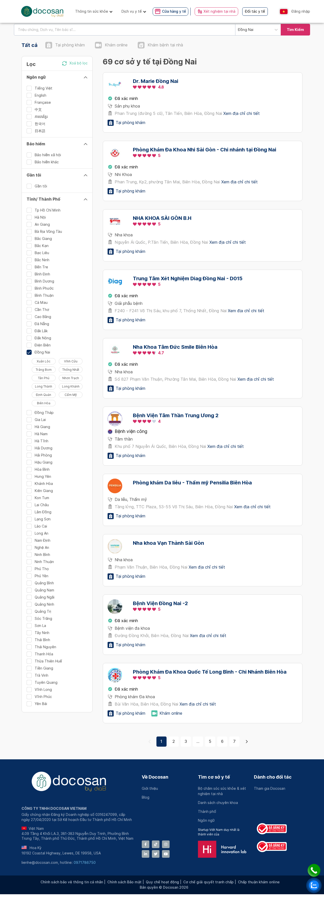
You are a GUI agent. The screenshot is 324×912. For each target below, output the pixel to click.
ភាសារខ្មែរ (41, 117)
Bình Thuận (44, 295)
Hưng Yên (43, 477)
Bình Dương (44, 281)
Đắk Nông (43, 338)
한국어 (40, 124)
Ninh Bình (42, 555)
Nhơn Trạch (70, 378)
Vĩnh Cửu (70, 361)
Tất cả (29, 45)
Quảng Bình (44, 583)
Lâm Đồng (43, 512)
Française (43, 102)
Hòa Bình (42, 469)
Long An (41, 533)
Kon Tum (42, 498)
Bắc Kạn (42, 246)
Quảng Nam (44, 590)
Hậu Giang (43, 462)
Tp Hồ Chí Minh (47, 210)
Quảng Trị (43, 611)
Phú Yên (41, 576)
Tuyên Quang (46, 682)
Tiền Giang (44, 668)
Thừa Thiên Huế (48, 661)
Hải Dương (43, 448)
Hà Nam (41, 434)
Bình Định (42, 274)
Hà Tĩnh (41, 441)
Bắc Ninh (42, 260)
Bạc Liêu (42, 253)
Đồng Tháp (44, 413)
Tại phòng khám (70, 45)
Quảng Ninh (44, 604)
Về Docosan (155, 777)
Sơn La (40, 626)
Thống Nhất (70, 370)
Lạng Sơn (43, 519)
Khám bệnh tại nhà (165, 45)
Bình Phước (44, 288)
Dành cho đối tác (273, 777)
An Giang (42, 224)
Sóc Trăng (43, 619)
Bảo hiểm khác (47, 162)
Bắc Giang (43, 239)
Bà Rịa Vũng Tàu (48, 232)
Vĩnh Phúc (43, 697)
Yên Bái (41, 704)
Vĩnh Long (43, 690)
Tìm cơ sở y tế (214, 777)
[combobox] (124, 30)
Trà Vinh (41, 675)
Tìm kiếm (295, 30)
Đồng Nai (42, 352)
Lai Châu (42, 505)
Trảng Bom (44, 370)
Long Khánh (70, 386)
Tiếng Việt (43, 88)
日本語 (40, 131)
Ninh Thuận (44, 562)
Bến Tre (41, 267)
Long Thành (43, 386)
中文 (38, 110)
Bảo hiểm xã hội (48, 155)
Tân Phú (43, 378)
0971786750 (85, 863)
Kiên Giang (44, 491)
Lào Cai (41, 526)
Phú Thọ (42, 569)
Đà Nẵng (42, 324)
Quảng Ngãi (44, 597)
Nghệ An (42, 548)
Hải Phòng (43, 455)
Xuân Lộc (43, 361)
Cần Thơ (42, 310)
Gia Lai (40, 420)
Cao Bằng (43, 317)
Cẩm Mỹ (71, 395)
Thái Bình (42, 640)
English (40, 95)
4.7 (161, 352)
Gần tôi (41, 186)
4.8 (161, 87)
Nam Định (42, 540)
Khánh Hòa (44, 484)
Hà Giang (42, 427)
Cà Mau (41, 303)
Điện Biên (43, 345)
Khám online (116, 45)
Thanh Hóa (44, 654)
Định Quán (43, 395)
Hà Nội (40, 217)
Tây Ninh (42, 633)
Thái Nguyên (45, 647)
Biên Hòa (43, 403)
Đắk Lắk (41, 331)
